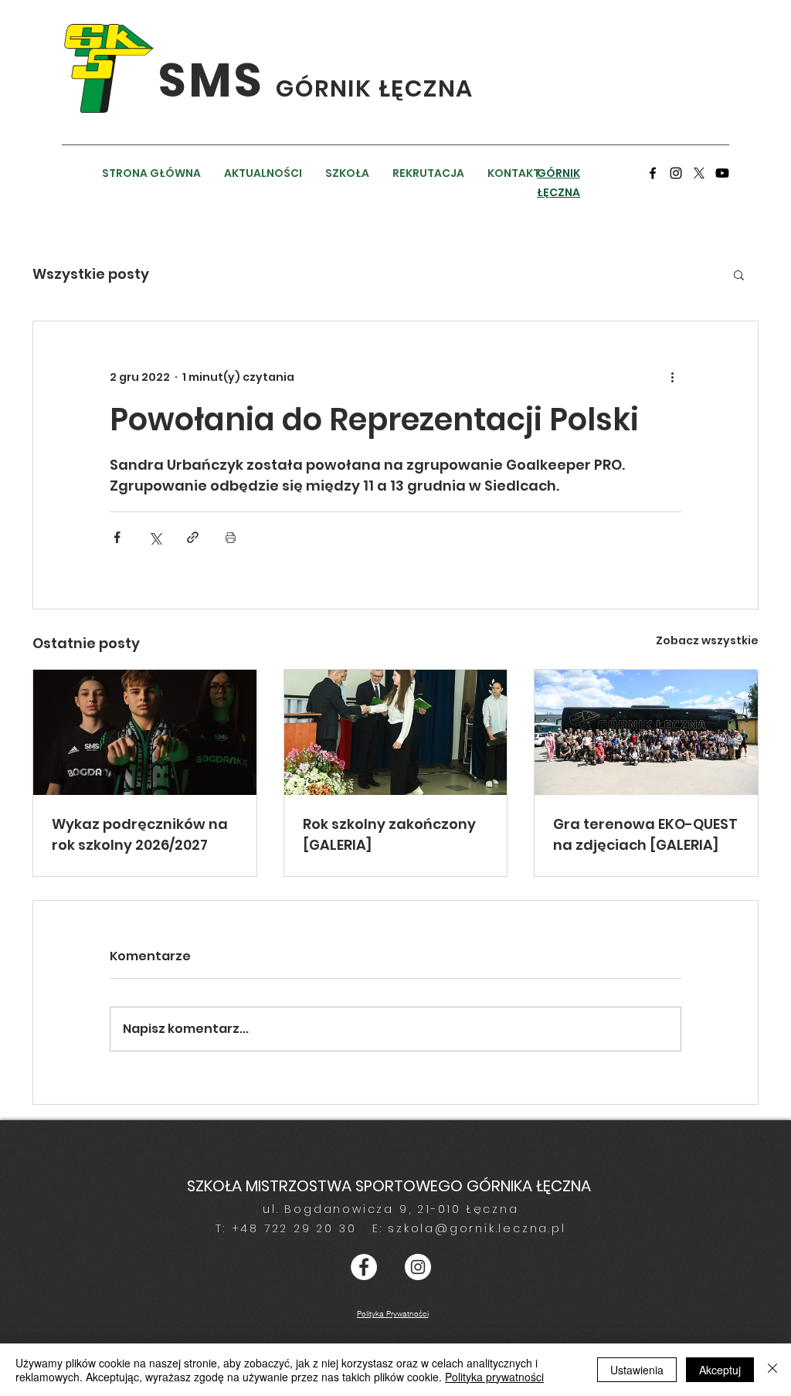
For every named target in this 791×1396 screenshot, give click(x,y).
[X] (699, 173)
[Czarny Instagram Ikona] (676, 173)
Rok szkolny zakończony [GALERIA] (389, 834)
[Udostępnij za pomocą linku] (192, 537)
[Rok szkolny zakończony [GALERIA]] (396, 732)
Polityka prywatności (494, 1376)
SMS (217, 80)
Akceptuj (720, 1369)
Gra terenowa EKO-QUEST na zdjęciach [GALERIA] (645, 834)
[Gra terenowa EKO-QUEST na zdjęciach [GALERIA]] (646, 732)
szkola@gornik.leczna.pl (476, 1228)
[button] (739, 274)
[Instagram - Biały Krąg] (418, 1267)
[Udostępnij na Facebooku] (117, 537)
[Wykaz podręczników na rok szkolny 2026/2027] (144, 732)
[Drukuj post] (230, 537)
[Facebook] (652, 173)
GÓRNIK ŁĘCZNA (375, 88)
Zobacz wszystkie (707, 640)
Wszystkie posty (90, 274)
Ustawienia (637, 1369)
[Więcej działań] (672, 377)
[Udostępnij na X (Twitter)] (155, 537)
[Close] (772, 1370)
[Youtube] (722, 173)
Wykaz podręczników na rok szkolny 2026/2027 (140, 834)
